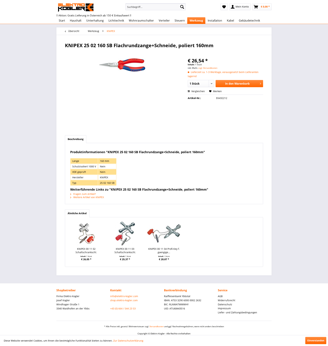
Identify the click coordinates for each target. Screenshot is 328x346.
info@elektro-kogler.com (124, 296)
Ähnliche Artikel (77, 213)
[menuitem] (155, 6)
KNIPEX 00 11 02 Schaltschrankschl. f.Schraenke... (86, 250)
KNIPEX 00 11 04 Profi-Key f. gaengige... (164, 250)
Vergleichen (198, 91)
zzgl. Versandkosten (207, 67)
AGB (220, 296)
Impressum (224, 308)
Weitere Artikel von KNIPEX (88, 197)
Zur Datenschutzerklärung (128, 340)
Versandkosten (156, 326)
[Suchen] (182, 6)
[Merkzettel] (224, 6)
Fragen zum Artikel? (84, 194)
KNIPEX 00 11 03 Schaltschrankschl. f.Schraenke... (125, 250)
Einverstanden (315, 340)
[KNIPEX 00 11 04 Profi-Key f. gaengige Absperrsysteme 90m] (164, 233)
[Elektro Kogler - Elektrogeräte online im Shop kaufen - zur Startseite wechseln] (75, 7)
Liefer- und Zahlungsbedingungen (237, 312)
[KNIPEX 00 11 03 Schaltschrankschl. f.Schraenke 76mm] (125, 233)
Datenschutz (225, 304)
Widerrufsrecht (226, 300)
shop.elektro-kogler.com (124, 300)
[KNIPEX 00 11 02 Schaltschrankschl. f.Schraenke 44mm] (86, 233)
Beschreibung (76, 139)
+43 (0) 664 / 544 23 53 (123, 308)
